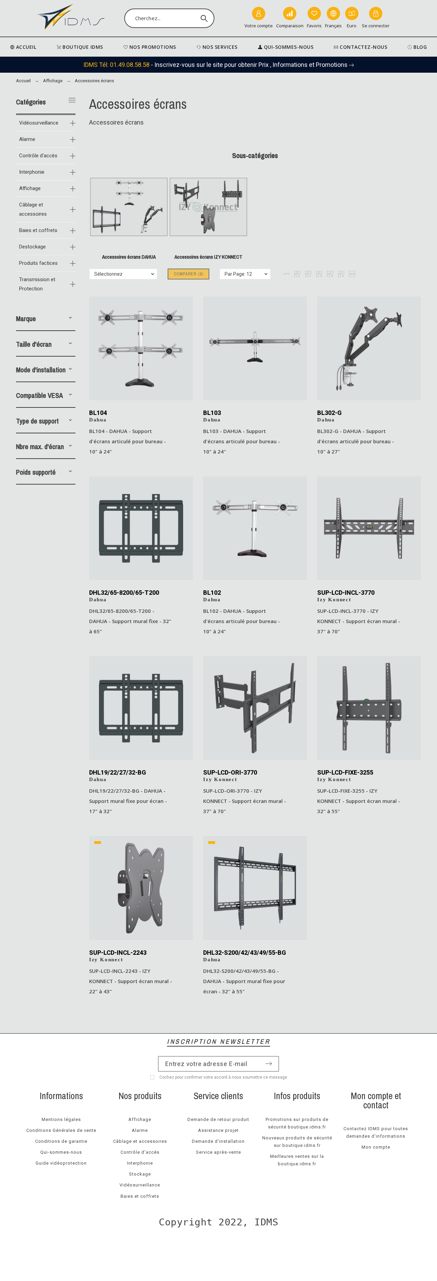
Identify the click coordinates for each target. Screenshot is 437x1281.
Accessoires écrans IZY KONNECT (208, 257)
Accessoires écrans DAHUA (129, 257)
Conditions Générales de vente (61, 1130)
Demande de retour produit (218, 1119)
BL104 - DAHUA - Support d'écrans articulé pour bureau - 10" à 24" (127, 441)
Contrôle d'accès (38, 156)
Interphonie (31, 172)
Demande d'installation (218, 1141)
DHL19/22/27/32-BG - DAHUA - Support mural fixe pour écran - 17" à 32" (128, 801)
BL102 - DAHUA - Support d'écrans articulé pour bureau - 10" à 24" (241, 621)
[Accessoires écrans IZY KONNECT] (208, 247)
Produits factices (38, 263)
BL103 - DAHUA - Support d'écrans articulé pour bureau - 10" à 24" (241, 441)
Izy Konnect (334, 599)
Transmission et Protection (37, 284)
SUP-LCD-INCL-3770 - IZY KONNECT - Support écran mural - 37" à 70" (358, 621)
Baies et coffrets (38, 230)
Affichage (30, 188)
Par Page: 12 (238, 274)
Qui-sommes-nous (61, 1152)
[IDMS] (71, 18)
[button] (70, 318)
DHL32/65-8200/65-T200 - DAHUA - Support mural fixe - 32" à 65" (130, 621)
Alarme (27, 139)
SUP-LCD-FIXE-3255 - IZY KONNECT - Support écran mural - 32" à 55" (358, 801)
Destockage (32, 247)
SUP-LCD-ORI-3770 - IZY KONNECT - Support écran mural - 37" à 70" (244, 801)
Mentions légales (61, 1119)
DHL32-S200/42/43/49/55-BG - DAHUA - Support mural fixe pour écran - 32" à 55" (244, 981)
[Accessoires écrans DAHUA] (129, 247)
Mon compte (376, 1147)
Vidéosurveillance (38, 123)
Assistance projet (218, 1130)
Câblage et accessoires (33, 209)
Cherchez (205, 18)
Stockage (140, 1174)
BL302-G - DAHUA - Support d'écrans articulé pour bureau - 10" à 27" (355, 441)
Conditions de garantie (61, 1141)
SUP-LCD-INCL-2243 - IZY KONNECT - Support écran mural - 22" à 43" (130, 981)
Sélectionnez (108, 274)
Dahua (98, 419)
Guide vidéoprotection (61, 1163)
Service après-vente (218, 1152)
